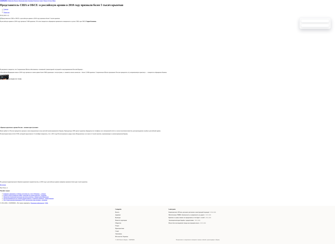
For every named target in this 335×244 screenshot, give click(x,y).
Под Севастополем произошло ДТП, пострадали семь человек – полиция (25, 200)
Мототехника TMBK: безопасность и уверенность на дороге (187, 215)
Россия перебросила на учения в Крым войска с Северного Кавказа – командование (28, 198)
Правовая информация (37, 203)
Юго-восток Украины (121, 236)
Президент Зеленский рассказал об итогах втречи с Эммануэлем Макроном (26, 197)
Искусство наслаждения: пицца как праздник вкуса (184, 223)
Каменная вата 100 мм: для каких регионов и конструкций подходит (189, 212)
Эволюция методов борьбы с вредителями (181, 220)
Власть (16, 0)
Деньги (45, 0)
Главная (5, 9)
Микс (54, 0)
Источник (3, 185)
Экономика (118, 234)
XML (46, 203)
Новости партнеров (121, 220)
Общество (11, 0)
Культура (36, 0)
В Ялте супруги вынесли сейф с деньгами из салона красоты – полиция (24, 195)
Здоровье (30, 0)
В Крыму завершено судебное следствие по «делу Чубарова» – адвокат (24, 193)
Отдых (50, 0)
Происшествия (23, 0)
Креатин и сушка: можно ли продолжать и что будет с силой (187, 217)
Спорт (41, 0)
